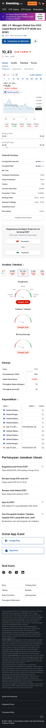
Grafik (14, 63)
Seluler (5, 590)
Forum (34, 63)
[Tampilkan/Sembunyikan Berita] (16, 75)
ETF (4, 9)
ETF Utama (14, 9)
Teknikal (24, 63)
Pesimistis (25, 241)
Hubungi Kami (30, 595)
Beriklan (28, 590)
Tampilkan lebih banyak (23, 218)
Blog (4, 585)
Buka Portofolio (8, 595)
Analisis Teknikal (12, 264)
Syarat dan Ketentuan (9, 696)
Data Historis (28, 69)
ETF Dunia (26, 9)
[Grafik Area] (8, 75)
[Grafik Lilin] (4, 75)
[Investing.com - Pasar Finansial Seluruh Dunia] (14, 3)
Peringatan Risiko (8, 712)
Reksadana (38, 9)
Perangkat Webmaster (11, 600)
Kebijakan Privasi (8, 704)
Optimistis (25, 253)
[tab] (12, 272)
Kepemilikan (16, 69)
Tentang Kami (30, 585)
